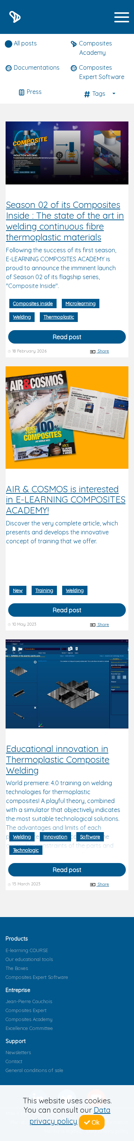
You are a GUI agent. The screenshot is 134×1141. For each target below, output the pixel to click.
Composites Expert (26, 1010)
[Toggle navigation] (121, 17)
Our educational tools (29, 959)
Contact (14, 1061)
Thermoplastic (59, 317)
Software (90, 837)
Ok (94, 1122)
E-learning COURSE (27, 950)
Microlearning (81, 303)
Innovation (55, 837)
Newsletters (18, 1052)
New (18, 590)
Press (33, 91)
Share (102, 351)
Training (44, 590)
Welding (22, 317)
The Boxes (17, 968)
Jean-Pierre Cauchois (29, 1001)
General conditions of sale (34, 1070)
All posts (24, 43)
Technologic (26, 850)
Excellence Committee (29, 1028)
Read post (67, 337)
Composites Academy (29, 1019)
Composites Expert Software (37, 977)
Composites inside (33, 303)
